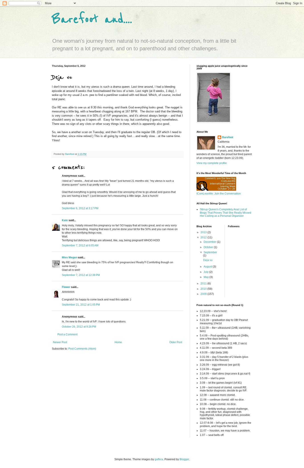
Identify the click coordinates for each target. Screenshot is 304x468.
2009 (204, 294)
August (208, 266)
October (209, 247)
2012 (204, 237)
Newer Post (60, 342)
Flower (66, 287)
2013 (204, 232)
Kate (65, 220)
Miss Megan (69, 257)
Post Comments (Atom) (82, 348)
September (210, 252)
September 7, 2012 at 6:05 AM (80, 245)
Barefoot (227, 137)
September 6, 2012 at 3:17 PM (80, 208)
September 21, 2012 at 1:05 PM (81, 304)
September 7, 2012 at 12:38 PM (81, 275)
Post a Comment (67, 334)
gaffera (159, 459)
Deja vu (208, 260)
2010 (204, 288)
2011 (204, 283)
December (210, 241)
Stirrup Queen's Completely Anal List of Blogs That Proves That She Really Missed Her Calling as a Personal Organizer (225, 212)
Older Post (175, 342)
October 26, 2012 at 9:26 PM (79, 326)
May (206, 277)
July (206, 272)
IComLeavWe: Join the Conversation (219, 193)
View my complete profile (212, 163)
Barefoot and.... (92, 19)
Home (118, 342)
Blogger (184, 459)
